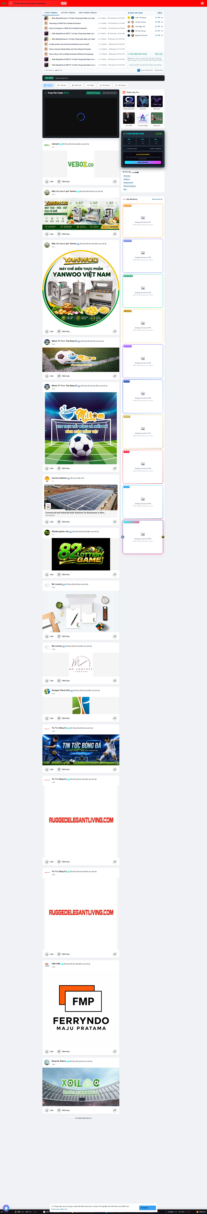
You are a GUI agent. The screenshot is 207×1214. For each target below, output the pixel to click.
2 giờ (53, 587)
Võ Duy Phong (140, 31)
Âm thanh (106, 85)
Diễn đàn (59, 70)
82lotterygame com (60, 531)
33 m (53, 247)
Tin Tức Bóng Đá (59, 728)
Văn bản (63, 85)
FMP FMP (56, 964)
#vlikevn (126, 179)
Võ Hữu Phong (140, 22)
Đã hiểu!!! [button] (144, 1208)
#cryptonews (128, 183)
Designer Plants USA (61, 690)
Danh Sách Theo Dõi (109, 93)
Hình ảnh (77, 85)
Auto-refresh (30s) (147, 70)
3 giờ (53, 1064)
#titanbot (126, 176)
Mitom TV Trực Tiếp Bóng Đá (65, 341)
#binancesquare (129, 186)
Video (91, 85)
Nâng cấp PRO (143, 162)
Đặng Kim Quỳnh (141, 35)
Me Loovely (57, 584)
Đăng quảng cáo (157, 199)
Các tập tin (122, 85)
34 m (53, 344)
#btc (125, 189)
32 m (53, 194)
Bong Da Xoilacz (59, 1061)
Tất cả (49, 85)
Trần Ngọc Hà (140, 26)
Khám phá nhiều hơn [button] (59, 1209)
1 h (53, 481)
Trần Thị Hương (140, 17)
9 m (53, 147)
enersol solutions (59, 478)
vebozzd (55, 144)
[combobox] (38, 3)
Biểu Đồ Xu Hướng (93, 93)
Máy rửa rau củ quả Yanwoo (64, 191)
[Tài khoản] (202, 3)
